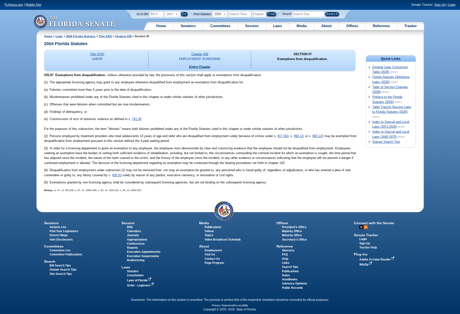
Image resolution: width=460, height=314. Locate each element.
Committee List (60, 250)
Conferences (136, 243)
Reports (132, 247)
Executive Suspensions (143, 256)
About (326, 26)
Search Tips (290, 267)
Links (285, 262)
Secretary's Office (294, 239)
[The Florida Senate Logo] (74, 21)
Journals (133, 235)
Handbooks (290, 279)
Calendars (134, 231)
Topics (209, 235)
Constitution (135, 275)
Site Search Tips (61, 273)
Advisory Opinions (294, 283)
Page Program (214, 262)
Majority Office (292, 231)
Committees (220, 26)
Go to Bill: (143, 14)
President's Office (294, 227)
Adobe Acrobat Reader (375, 259)
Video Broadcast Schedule (223, 239)
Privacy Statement (222, 305)
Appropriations (137, 239)
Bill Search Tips (60, 265)
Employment (213, 250)
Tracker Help (368, 247)
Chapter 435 (123, 36)
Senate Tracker (366, 235)
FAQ (285, 254)
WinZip (364, 264)
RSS (366, 227)
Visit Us (210, 254)
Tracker (410, 26)
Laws (277, 26)
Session (252, 26)
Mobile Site (33, 4)
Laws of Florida (137, 280)
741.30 (136, 119)
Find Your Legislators (64, 231)
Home (161, 26)
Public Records (292, 287)
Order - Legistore (139, 285)
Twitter (361, 227)
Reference (381, 26)
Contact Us (212, 258)
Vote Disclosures (61, 239)
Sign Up (439, 4)
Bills (130, 227)
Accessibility (241, 305)
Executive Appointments (144, 251)
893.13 (298, 136)
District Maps (59, 235)
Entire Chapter (199, 67)
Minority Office (292, 235)
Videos (209, 231)
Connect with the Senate (374, 223)
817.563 (282, 136)
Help (285, 258)
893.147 (317, 136)
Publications (213, 227)
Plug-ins (361, 254)
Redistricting (135, 260)
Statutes (132, 271)
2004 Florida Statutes (80, 36)
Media (302, 26)
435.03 (116, 175)
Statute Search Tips (386, 142)
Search (287, 13)
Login (451, 4)
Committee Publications (66, 254)
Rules (286, 275)
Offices (352, 26)
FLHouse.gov (14, 4)
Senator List (58, 227)
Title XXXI (105, 36)
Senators (188, 26)
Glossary (288, 250)
